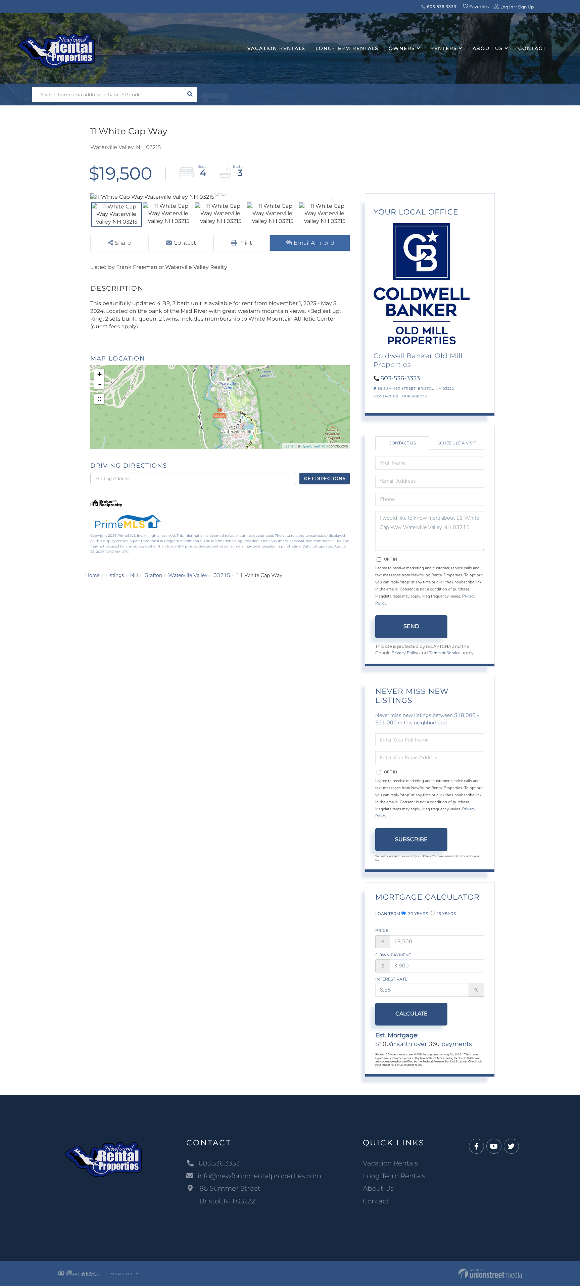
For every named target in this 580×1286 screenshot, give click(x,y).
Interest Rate (391, 979)
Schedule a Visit (457, 442)
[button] (190, 94)
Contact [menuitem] (532, 48)
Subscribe (411, 839)
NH (134, 575)
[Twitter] (511, 1146)
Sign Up (526, 6)
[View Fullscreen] (99, 399)
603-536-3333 (400, 378)
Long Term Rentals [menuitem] (394, 1176)
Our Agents (414, 396)
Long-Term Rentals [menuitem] (347, 48)
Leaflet (289, 446)
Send (411, 626)
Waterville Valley (187, 575)
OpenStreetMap (314, 446)
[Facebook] (476, 1146)
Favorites (478, 6)
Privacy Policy (405, 653)
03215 (221, 575)
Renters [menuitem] (443, 48)
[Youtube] (494, 1146)
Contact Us (386, 396)
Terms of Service (445, 653)
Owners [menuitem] (402, 48)
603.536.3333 (441, 6)
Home (92, 575)
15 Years (446, 913)
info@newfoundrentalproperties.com (259, 1176)
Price (381, 930)
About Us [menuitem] (488, 48)
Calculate (411, 1013)
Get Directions (324, 478)
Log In (506, 6)
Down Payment (393, 954)
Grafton (153, 575)
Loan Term (387, 913)
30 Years (417, 913)
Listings (114, 575)
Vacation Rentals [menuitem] (276, 48)
